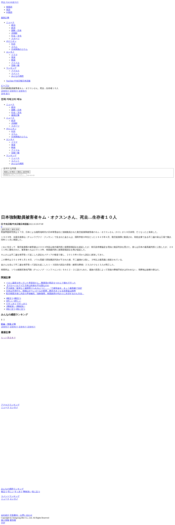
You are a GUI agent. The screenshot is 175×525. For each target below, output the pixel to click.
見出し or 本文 (9, 172)
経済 (13, 28)
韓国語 (9, 7)
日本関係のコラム (19, 49)
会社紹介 (5, 515)
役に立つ (36, 491)
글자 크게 (15, 229)
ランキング (11, 68)
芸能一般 (15, 65)
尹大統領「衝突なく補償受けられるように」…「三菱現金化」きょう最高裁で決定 (44, 288)
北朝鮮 (14, 33)
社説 (13, 44)
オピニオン (11, 41)
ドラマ (14, 55)
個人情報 (5, 520)
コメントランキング (10, 496)
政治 (13, 25)
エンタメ (10, 52)
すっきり (18, 491)
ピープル (5, 85)
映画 (13, 60)
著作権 (13, 520)
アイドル (15, 63)
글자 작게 (5, 229)
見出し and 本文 (23, 172)
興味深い (27, 491)
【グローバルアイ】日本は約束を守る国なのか (27, 285)
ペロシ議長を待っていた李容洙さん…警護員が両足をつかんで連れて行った (41, 283)
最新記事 (5, 18)
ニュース (10, 22)
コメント (15, 73)
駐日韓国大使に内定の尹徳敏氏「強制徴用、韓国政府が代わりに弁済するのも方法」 (45, 293)
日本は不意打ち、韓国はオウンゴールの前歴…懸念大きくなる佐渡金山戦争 (41, 291)
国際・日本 (16, 30)
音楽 (13, 57)
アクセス (15, 71)
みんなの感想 (17, 76)
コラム (14, 47)
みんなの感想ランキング (12, 489)
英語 (8, 10)
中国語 (9, 12)
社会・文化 (16, 36)
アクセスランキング (10, 405)
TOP (3, 523)
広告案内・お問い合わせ (21, 515)
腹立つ (4, 491)
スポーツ (15, 38)
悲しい (11, 491)
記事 (8, 324)
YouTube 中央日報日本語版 (18, 81)
